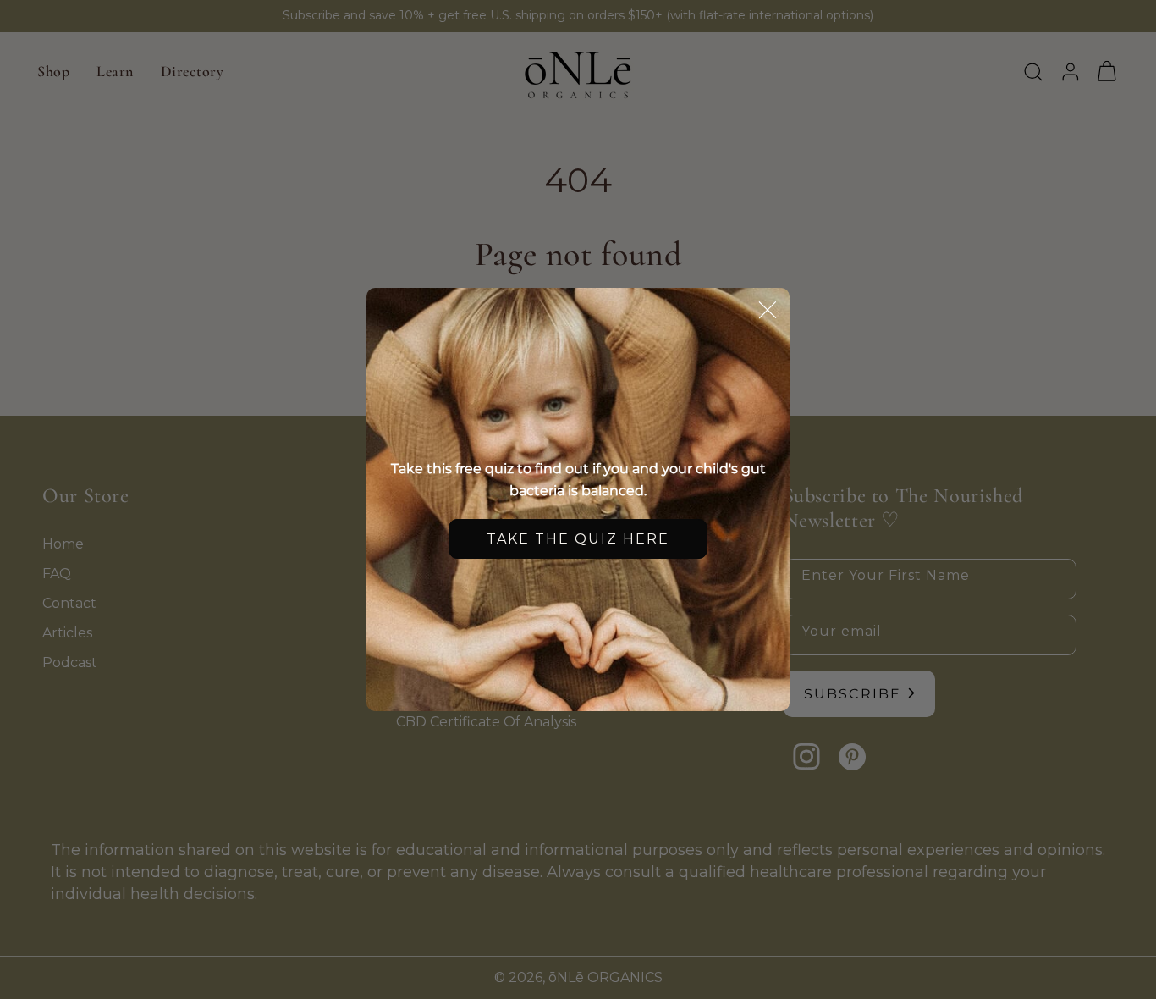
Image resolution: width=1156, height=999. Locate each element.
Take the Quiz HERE (578, 539)
